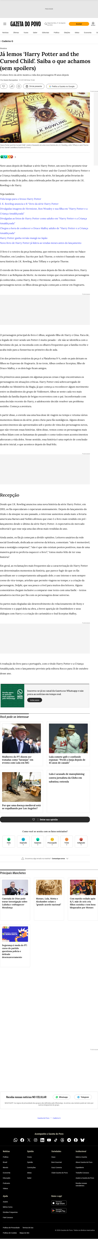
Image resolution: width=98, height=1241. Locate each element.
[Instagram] (36, 1140)
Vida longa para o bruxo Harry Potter (20, 198)
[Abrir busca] (45, 23)
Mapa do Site (24, 1233)
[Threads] (62, 1140)
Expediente (80, 1167)
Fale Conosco (8, 1217)
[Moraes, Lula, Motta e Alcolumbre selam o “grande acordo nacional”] (49, 887)
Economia (87, 33)
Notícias (5, 33)
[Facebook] (22, 1140)
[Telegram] (69, 1140)
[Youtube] (49, 1140)
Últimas (16, 33)
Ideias (77, 33)
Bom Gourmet (56, 1162)
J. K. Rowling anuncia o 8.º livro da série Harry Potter (29, 203)
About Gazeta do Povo (84, 1162)
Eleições (67, 33)
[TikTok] (56, 1140)
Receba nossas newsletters (81, 1184)
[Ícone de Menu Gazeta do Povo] (5, 24)
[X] (29, 1140)
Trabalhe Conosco (82, 1173)
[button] (45, 859)
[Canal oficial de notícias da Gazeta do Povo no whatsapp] (15, 1140)
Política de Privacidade (11, 1228)
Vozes (26, 33)
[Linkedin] (42, 1140)
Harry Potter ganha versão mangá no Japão (23, 238)
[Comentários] (3, 86)
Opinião (30, 1162)
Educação (6, 1178)
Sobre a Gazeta (81, 1157)
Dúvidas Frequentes (10, 1212)
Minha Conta (7, 1207)
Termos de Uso (27, 1228)
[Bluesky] (82, 1140)
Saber (35, 33)
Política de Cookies (10, 1233)
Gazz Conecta (56, 1167)
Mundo (5, 1167)
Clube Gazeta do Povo (59, 1173)
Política (56, 33)
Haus (53, 1157)
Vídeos (5, 1188)
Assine (5, 1202)
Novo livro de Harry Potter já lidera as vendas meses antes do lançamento (40, 242)
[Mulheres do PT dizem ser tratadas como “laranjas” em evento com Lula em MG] (21, 738)
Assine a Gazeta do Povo (85, 1178)
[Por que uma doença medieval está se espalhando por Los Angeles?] (21, 787)
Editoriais (45, 33)
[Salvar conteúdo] (18, 86)
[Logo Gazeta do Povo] (26, 23)
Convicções (31, 1167)
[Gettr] (76, 1140)
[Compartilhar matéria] (11, 86)
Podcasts (6, 1183)
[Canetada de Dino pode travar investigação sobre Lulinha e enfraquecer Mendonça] (15, 887)
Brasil (5, 1162)
